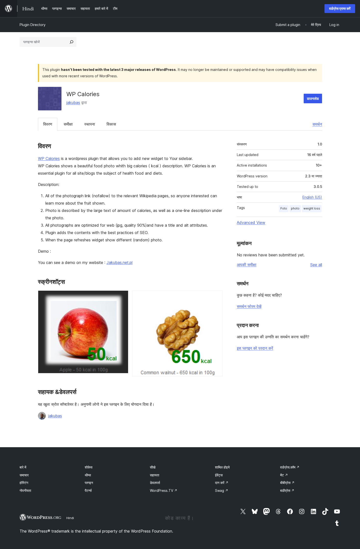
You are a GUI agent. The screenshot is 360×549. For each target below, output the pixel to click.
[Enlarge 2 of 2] (216, 297)
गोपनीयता (25, 490)
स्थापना (89, 124)
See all (316, 264)
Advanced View (251, 222)
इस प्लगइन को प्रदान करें (255, 348)
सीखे (153, 467)
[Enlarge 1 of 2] (121, 297)
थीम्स (88, 475)
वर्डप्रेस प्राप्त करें (339, 8)
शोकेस (88, 467)
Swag (221, 490)
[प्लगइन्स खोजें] (71, 42)
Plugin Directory (33, 25)
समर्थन (317, 124)
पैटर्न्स (88, 490)
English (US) (312, 197)
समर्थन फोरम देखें (249, 306)
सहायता (154, 475)
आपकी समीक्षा (246, 264)
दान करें (221, 483)
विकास (111, 124)
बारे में (23, 467)
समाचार (24, 475)
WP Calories (49, 158)
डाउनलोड (313, 98)
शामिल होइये (222, 467)
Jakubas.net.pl (119, 262)
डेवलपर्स (155, 483)
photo (295, 208)
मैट (284, 475)
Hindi (70, 518)
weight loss (311, 208)
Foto (283, 208)
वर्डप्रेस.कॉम (290, 467)
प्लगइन (89, 483)
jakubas (73, 102)
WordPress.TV (163, 490)
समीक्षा (68, 124)
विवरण (47, 124)
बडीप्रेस (287, 490)
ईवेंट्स (219, 475)
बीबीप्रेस (287, 483)
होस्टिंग (24, 483)
